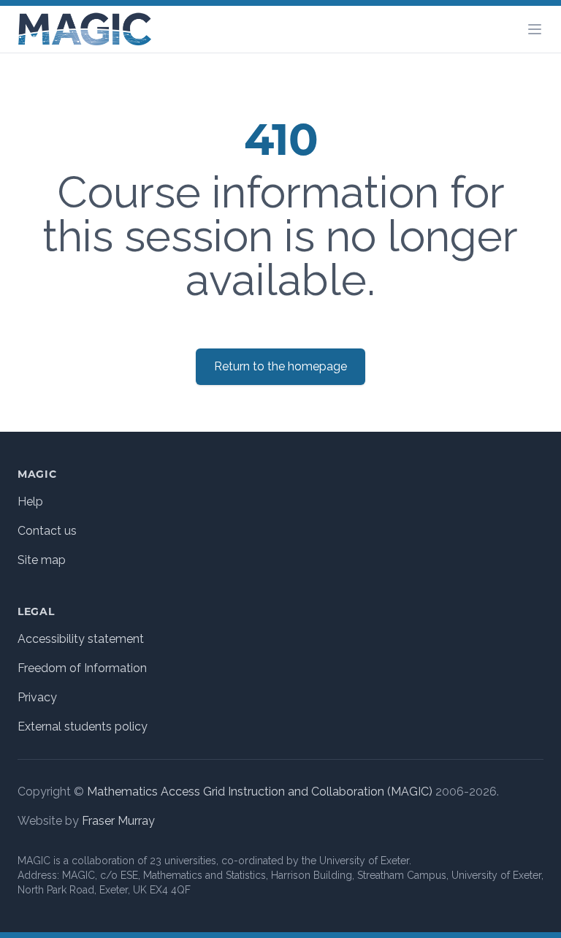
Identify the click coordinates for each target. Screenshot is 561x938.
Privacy (37, 697)
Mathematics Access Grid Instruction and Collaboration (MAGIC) (259, 791)
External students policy (83, 726)
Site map (42, 560)
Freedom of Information (82, 668)
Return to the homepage (280, 366)
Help (30, 501)
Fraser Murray (118, 821)
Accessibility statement (81, 639)
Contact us (47, 531)
